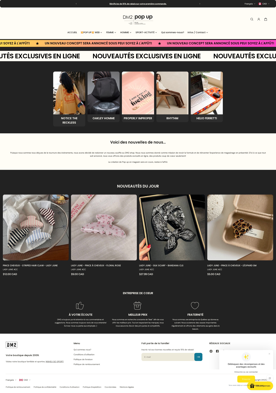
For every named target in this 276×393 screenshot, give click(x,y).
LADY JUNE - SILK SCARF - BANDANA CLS (161, 265)
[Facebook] (217, 351)
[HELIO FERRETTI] (207, 97)
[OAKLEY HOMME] (104, 97)
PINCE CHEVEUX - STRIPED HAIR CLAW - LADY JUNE (30, 265)
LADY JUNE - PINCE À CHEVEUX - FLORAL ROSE (96, 265)
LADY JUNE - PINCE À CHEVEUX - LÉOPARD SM (231, 265)
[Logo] (138, 19)
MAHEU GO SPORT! (55, 361)
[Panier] (265, 19)
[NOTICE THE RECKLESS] (69, 99)
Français (10, 380)
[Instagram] (211, 351)
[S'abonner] (198, 357)
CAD (26, 380)
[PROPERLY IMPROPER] (138, 97)
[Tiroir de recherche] (251, 19)
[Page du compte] (258, 19)
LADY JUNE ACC (10, 269)
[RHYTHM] (172, 97)
